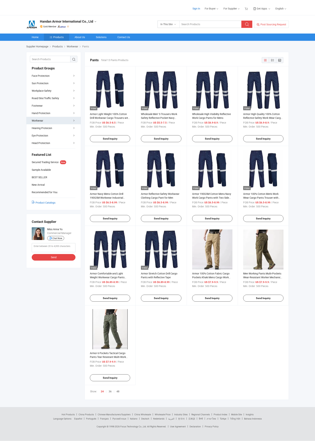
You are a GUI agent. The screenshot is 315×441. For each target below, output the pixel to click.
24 (102, 391)
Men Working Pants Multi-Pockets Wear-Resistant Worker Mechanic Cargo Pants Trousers (262, 277)
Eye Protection (40, 135)
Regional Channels (200, 414)
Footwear (37, 105)
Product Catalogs (45, 202)
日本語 (191, 418)
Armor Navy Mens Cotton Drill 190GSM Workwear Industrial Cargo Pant (106, 197)
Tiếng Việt (235, 418)
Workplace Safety (41, 90)
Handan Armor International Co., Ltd (66, 21)
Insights (250, 414)
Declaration (195, 426)
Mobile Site (236, 414)
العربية (171, 418)
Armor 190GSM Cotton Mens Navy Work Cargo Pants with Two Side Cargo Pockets (211, 197)
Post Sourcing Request (273, 24)
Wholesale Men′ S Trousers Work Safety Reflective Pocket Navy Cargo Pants (159, 117)
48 (117, 391)
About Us (80, 37)
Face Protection (41, 75)
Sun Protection (40, 83)
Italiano (133, 418)
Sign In (196, 8)
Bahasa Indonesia (253, 418)
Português (91, 418)
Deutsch (145, 418)
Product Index (220, 414)
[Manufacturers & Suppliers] (49, 7)
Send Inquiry (110, 138)
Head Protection (41, 143)
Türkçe (223, 418)
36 (110, 391)
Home (35, 37)
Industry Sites (181, 414)
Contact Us (123, 37)
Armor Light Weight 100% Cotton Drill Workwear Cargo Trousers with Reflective (109, 117)
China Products (86, 414)
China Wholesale (142, 414)
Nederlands (158, 418)
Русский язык (119, 418)
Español (78, 418)
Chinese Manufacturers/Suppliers (114, 414)
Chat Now (57, 238)
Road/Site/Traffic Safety (45, 98)
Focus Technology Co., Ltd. (133, 426)
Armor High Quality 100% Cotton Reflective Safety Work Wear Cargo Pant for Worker (262, 117)
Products (58, 37)
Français (104, 418)
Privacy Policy (212, 426)
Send (54, 257)
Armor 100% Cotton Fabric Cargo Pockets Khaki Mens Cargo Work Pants (211, 277)
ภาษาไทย (211, 418)
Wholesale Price (162, 414)
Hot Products (68, 414)
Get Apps (262, 8)
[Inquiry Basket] (247, 8)
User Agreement (178, 426)
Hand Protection (41, 113)
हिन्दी (201, 418)
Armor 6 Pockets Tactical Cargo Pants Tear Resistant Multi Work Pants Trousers (108, 356)
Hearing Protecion (42, 128)
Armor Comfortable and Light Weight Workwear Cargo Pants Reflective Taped (107, 277)
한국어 (181, 418)
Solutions (101, 37)
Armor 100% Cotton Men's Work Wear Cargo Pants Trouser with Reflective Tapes (261, 197)
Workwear (37, 120)
